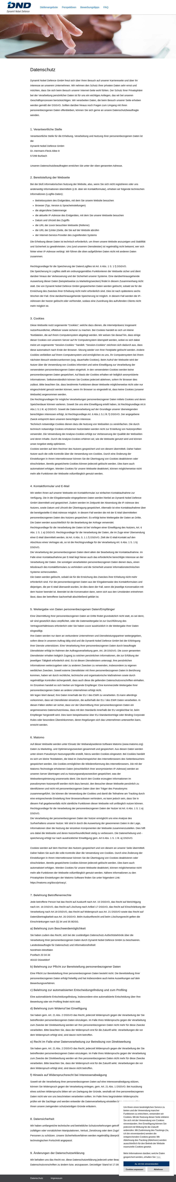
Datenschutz (36, 1178)
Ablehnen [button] (158, 1169)
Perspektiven (69, 7)
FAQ (105, 7)
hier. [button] (159, 1157)
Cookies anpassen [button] (134, 1169)
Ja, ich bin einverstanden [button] (146, 1164)
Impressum (56, 1178)
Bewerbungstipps (89, 7)
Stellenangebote (49, 7)
